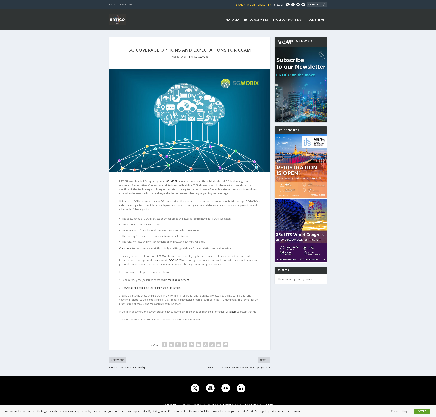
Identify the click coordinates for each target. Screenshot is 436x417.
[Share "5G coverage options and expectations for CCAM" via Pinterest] (191, 344)
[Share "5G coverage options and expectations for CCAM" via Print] (225, 344)
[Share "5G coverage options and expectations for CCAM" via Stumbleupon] (212, 344)
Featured (232, 19)
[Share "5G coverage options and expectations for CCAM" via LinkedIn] (198, 344)
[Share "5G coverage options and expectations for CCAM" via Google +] (178, 344)
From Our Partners (287, 19)
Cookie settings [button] (400, 411)
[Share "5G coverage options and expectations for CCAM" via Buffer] (205, 344)
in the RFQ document (177, 280)
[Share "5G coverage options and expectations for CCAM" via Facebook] (164, 344)
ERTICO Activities (256, 19)
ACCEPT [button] (422, 411)
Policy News (315, 19)
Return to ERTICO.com (121, 4)
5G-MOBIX (172, 181)
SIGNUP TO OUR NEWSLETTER (253, 4)
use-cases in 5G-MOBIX (168, 260)
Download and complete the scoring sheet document (151, 287)
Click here (231, 311)
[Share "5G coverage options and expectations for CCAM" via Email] (218, 344)
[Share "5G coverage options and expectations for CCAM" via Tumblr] (184, 344)
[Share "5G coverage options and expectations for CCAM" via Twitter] (171, 344)
